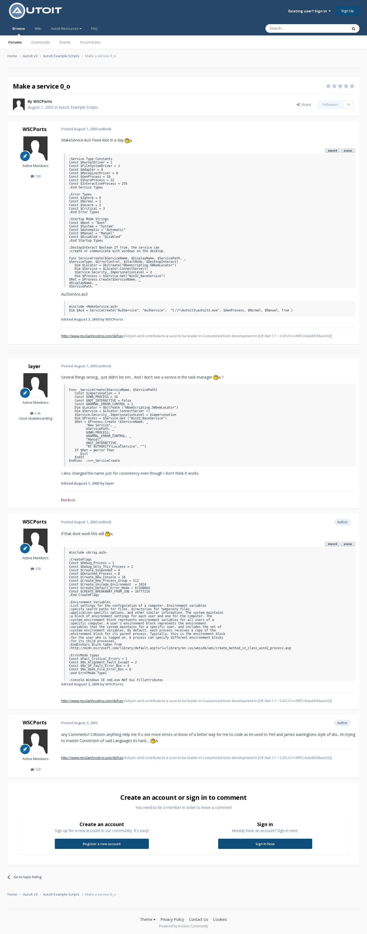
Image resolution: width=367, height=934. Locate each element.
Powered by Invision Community (183, 926)
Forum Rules (90, 42)
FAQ (94, 28)
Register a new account (102, 843)
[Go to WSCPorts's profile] (19, 104)
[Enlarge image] (128, 140)
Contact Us (198, 919)
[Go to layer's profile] (35, 385)
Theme (146, 919)
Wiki (38, 28)
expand (332, 150)
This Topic (332, 28)
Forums (15, 42)
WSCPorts (42, 101)
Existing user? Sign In (308, 11)
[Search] (353, 28)
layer (34, 366)
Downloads (40, 42)
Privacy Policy (172, 919)
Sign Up (347, 10)
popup (348, 150)
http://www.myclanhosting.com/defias (92, 335)
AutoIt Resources (65, 28)
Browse (18, 28)
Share (305, 104)
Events (65, 42)
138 (37, 176)
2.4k (37, 413)
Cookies (220, 919)
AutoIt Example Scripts (78, 107)
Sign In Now (265, 843)
